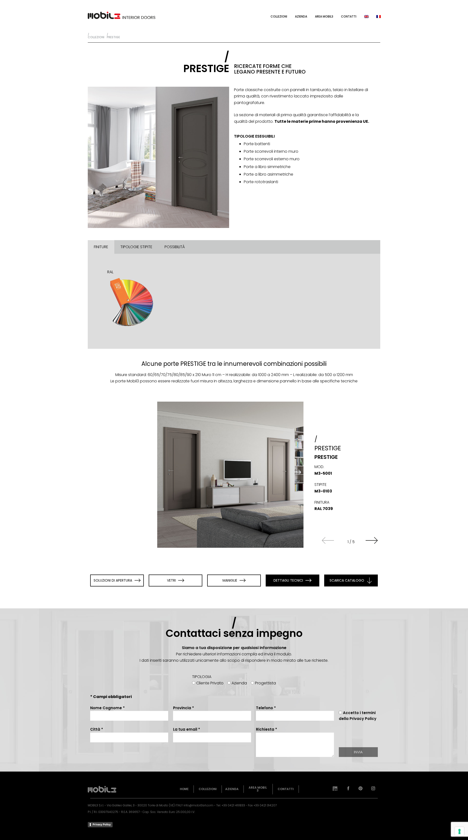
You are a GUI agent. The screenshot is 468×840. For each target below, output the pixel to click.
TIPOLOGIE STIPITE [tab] (136, 247)
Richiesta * (266, 729)
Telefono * (266, 707)
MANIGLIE (230, 580)
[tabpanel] (234, 301)
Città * (96, 729)
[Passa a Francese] (378, 16)
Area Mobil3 (324, 16)
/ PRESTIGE (113, 35)
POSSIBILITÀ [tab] (175, 247)
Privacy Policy (102, 824)
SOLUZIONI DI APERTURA (113, 580)
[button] (372, 540)
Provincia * (183, 707)
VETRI (171, 580)
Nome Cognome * (107, 707)
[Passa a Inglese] (366, 16)
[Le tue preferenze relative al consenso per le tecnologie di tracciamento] (459, 831)
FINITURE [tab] (101, 247)
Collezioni (279, 16)
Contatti (348, 16)
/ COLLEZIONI (96, 35)
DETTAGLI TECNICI (288, 580)
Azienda (301, 16)
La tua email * (186, 729)
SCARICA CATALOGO (347, 580)
